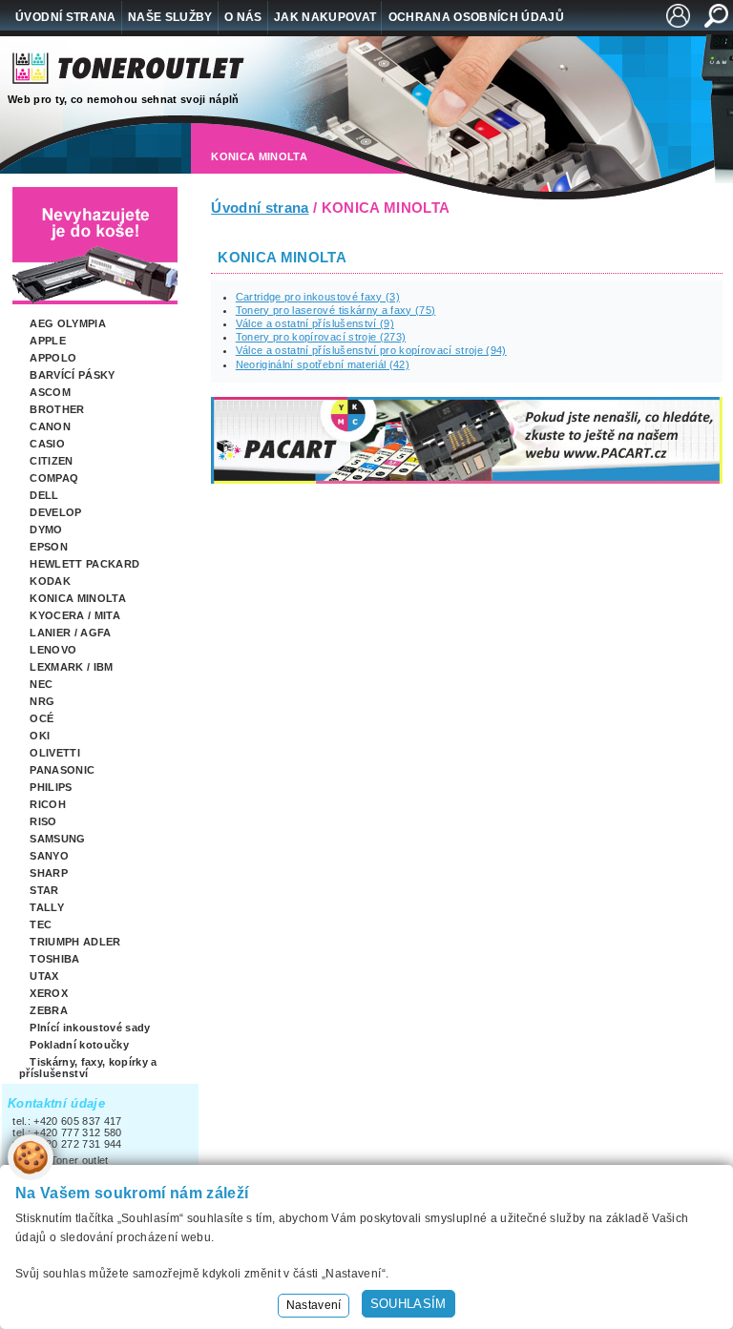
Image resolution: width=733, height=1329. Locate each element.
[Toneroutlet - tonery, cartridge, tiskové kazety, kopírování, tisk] (129, 73)
